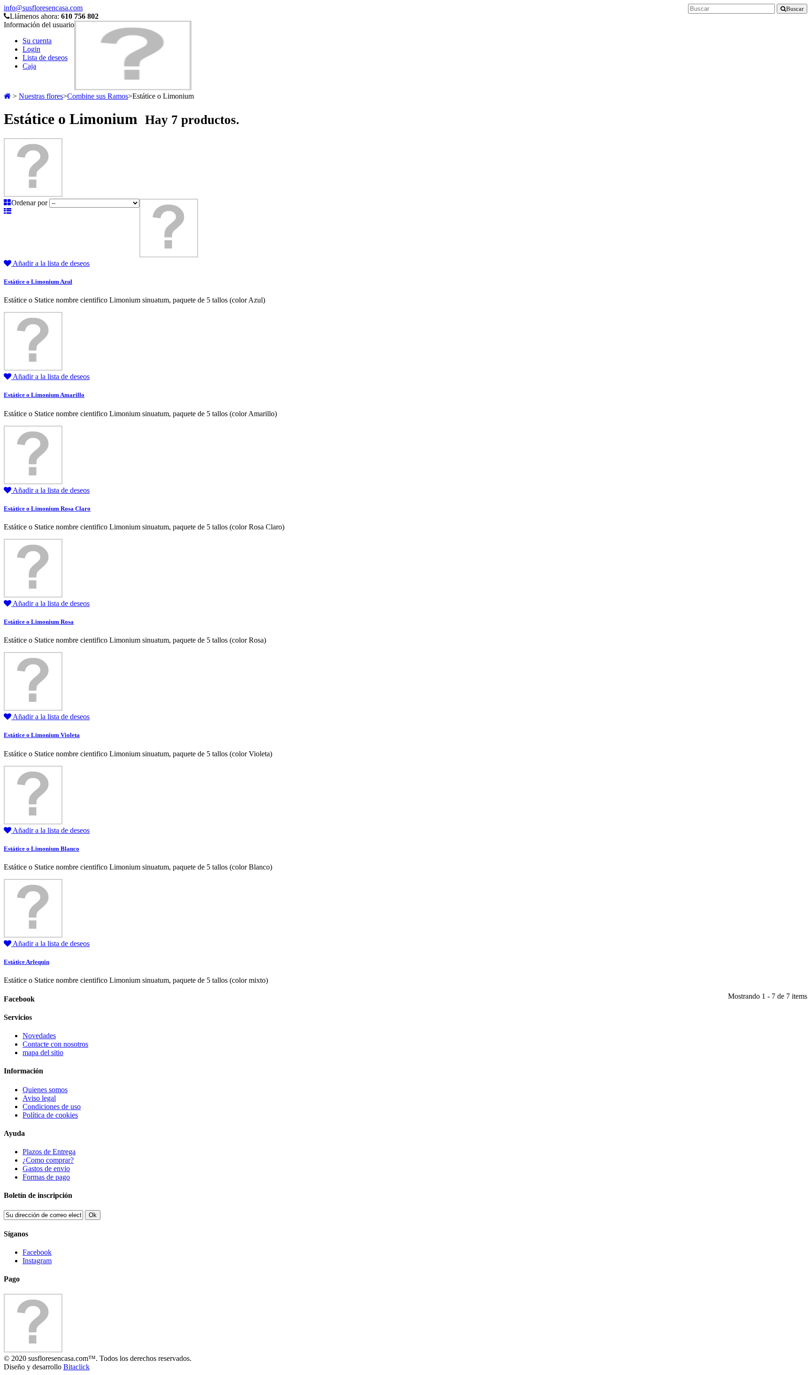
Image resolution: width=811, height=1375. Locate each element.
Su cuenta (37, 41)
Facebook (37, 1252)
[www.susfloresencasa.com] (132, 88)
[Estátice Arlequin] (33, 935)
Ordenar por (29, 203)
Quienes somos (45, 1090)
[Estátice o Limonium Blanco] (33, 822)
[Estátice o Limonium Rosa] (33, 595)
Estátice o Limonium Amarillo (44, 394)
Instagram (37, 1261)
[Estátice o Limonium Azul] (168, 255)
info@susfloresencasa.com (43, 8)
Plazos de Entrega (49, 1152)
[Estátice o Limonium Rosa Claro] (33, 482)
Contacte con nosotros (55, 1044)
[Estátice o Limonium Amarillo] (33, 368)
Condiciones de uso (52, 1107)
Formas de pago (46, 1177)
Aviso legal (39, 1098)
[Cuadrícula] (7, 203)
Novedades (39, 1036)
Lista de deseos (45, 58)
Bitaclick (76, 1367)
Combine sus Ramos (97, 96)
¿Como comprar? (48, 1160)
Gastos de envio (46, 1169)
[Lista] (7, 211)
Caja (29, 66)
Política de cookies (50, 1115)
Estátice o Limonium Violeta (42, 734)
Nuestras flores (41, 96)
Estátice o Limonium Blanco (41, 848)
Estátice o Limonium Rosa (39, 621)
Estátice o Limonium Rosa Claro (47, 508)
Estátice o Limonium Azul (38, 281)
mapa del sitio (43, 1052)
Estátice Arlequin (26, 961)
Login (31, 49)
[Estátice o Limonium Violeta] (33, 708)
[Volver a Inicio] (7, 96)
